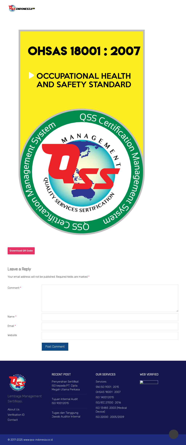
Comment (14, 288)
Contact (13, 420)
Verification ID (16, 414)
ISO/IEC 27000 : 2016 (108, 402)
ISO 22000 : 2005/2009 (110, 417)
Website (12, 335)
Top (173, 434)
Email (12, 326)
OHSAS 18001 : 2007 (108, 392)
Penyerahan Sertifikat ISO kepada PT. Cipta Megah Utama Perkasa (66, 385)
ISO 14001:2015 (105, 397)
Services (101, 381)
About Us (13, 409)
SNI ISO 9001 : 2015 (107, 387)
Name (12, 316)
